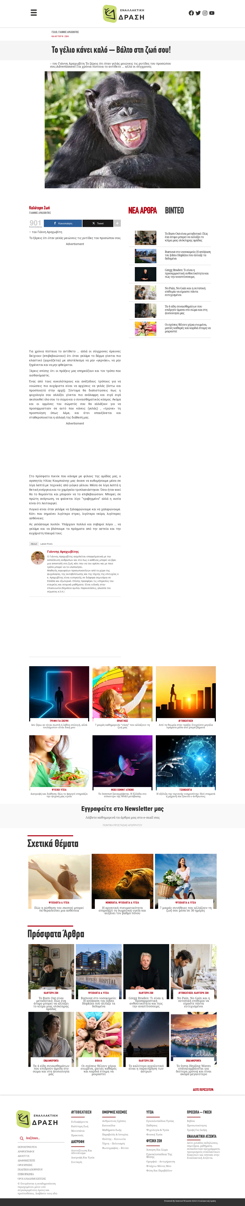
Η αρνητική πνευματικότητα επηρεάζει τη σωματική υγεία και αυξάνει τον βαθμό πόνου (122, 910)
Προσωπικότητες (197, 1125)
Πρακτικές (77, 1135)
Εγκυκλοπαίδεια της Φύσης (159, 1155)
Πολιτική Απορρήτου (30, 1169)
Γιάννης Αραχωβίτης (68, 32)
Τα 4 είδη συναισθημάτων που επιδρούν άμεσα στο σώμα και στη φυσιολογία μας (186, 309)
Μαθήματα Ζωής (112, 1130)
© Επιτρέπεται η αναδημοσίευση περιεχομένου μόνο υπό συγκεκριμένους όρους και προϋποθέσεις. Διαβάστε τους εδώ (37, 1188)
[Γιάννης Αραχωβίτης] (37, 563)
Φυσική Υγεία (154, 1134)
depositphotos (27, 1147)
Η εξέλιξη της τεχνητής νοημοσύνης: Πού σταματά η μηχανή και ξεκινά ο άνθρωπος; (185, 795)
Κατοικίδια (108, 1125)
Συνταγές (76, 1162)
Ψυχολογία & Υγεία (59, 902)
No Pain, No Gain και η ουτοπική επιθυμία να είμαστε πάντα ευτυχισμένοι (185, 291)
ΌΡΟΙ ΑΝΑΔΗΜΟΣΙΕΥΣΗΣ (32, 1178)
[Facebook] (191, 13)
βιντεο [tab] (174, 211)
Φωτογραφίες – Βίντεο (115, 1148)
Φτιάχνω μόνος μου (158, 1166)
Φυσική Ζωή (154, 1141)
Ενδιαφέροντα (51, 1060)
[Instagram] (205, 13)
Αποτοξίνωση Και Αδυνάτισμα (81, 1152)
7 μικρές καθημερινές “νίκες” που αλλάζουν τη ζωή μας (122, 726)
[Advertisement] (75, 298)
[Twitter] (198, 13)
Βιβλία (98, 1060)
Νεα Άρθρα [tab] (142, 211)
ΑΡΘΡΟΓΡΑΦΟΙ (26, 1151)
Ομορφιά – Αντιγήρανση (160, 1161)
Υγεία (150, 1112)
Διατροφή (77, 1142)
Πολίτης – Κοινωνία (114, 1139)
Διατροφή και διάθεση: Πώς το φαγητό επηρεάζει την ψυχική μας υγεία (59, 795)
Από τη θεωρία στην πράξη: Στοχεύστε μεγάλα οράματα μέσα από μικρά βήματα (186, 726)
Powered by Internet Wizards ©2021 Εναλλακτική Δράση (190, 1200)
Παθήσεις (151, 1125)
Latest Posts (46, 543)
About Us (23, 1156)
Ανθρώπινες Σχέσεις (114, 1121)
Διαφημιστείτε (26, 1160)
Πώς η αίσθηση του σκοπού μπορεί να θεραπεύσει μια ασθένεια (59, 909)
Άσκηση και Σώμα (157, 1149)
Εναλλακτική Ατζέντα (201, 1137)
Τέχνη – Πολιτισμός (113, 1143)
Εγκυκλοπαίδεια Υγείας (160, 1121)
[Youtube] (211, 13)
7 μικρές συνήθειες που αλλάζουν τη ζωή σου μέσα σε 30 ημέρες (186, 909)
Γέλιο (54, 32)
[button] (33, 13)
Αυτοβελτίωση (185, 993)
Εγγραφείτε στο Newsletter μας (122, 809)
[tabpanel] (170, 282)
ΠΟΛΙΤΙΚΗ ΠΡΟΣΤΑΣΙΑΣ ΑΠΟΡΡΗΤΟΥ (122, 825)
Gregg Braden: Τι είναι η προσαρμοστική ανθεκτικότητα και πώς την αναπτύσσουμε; (186, 273)
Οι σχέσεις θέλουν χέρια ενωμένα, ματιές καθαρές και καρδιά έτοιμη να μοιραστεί (188, 327)
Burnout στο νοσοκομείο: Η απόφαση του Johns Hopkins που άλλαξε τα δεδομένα (188, 255)
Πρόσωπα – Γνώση (199, 1112)
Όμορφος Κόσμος (114, 1112)
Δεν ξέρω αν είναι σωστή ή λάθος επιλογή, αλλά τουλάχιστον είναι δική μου (59, 726)
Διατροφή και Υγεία (82, 1157)
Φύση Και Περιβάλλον (159, 1170)
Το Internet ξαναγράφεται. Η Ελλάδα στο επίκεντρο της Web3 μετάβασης (122, 795)
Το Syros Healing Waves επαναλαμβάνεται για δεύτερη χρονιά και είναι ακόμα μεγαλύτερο (193, 1070)
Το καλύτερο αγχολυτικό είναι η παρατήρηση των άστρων (146, 1068)
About (34, 543)
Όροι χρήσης (25, 1165)
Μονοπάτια (111, 902)
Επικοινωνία (26, 1174)
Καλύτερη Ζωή (60, 36)
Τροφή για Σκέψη (197, 1130)
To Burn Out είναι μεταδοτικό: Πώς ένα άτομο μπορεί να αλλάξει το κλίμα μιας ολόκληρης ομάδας (186, 237)
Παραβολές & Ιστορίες (115, 1134)
